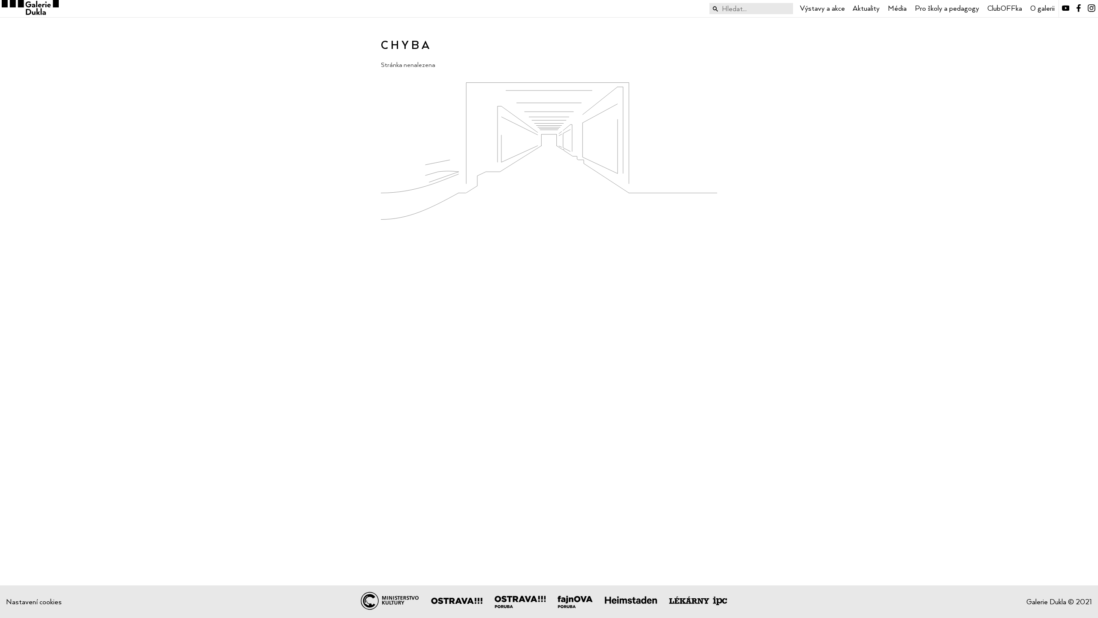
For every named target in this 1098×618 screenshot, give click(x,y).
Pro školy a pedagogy (947, 8)
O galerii (1042, 8)
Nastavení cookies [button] (34, 601)
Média (897, 8)
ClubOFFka (1004, 8)
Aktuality (866, 8)
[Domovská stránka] (29, 8)
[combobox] (751, 9)
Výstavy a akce (822, 8)
